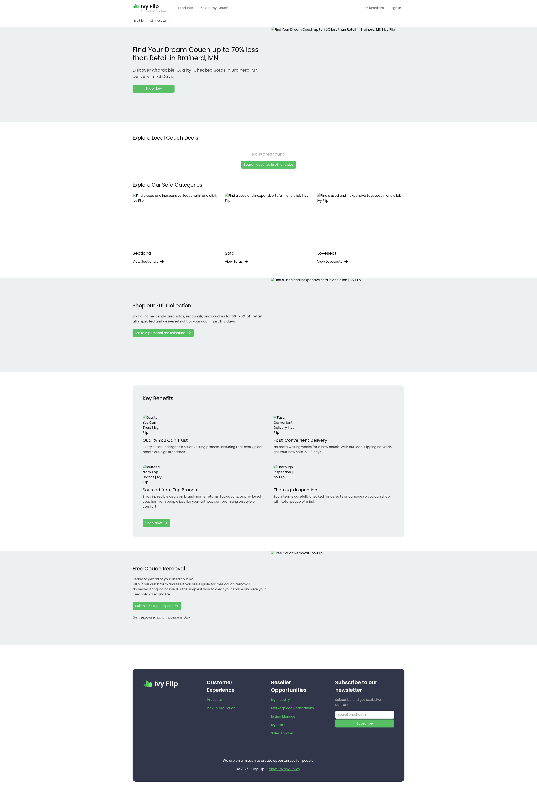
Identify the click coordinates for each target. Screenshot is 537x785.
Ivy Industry (280, 699)
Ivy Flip (139, 20)
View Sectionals (145, 261)
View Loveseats (329, 261)
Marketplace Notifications (292, 708)
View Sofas (233, 261)
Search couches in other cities (268, 164)
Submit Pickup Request (154, 605)
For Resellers (373, 7)
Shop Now (153, 88)
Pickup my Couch (214, 7)
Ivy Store (278, 724)
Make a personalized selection (160, 332)
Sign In (396, 7)
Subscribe (365, 723)
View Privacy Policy (284, 769)
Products (185, 7)
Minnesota (158, 20)
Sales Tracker (282, 733)
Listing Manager (284, 716)
